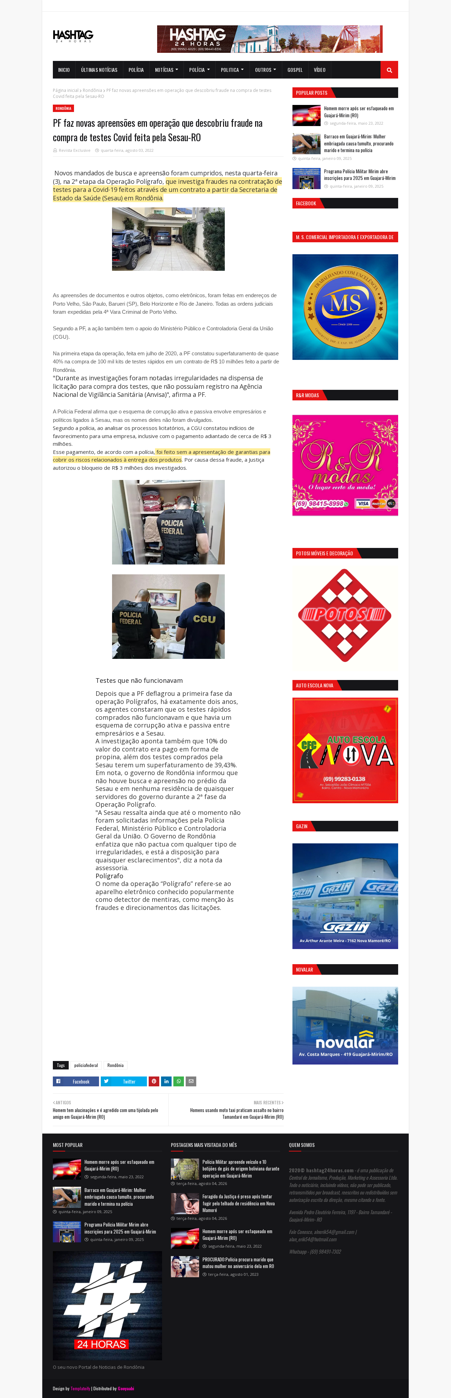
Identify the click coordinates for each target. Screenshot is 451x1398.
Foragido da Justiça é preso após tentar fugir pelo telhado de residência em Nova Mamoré (239, 1203)
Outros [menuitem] (263, 69)
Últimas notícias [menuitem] (99, 69)
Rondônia (92, 90)
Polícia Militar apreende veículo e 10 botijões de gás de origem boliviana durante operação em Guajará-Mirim (241, 1168)
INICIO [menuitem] (64, 69)
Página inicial (66, 90)
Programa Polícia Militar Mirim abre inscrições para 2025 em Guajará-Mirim (360, 175)
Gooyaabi (126, 1388)
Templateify (80, 1388)
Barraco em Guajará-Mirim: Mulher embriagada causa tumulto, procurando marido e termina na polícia (359, 143)
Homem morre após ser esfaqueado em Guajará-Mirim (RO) (359, 112)
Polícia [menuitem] (136, 69)
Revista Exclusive (75, 150)
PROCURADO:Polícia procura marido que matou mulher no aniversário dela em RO (238, 1263)
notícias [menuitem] (164, 69)
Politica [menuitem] (230, 69)
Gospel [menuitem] (295, 69)
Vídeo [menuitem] (320, 69)
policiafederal (86, 1065)
